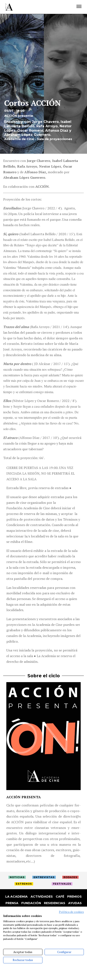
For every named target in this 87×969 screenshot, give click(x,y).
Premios (74, 896)
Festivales (62, 883)
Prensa (11, 903)
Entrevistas (44, 877)
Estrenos (24, 883)
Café (60, 896)
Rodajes (70, 877)
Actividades (42, 896)
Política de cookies (71, 912)
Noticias (17, 877)
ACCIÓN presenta (23, 797)
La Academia (16, 896)
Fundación (31, 903)
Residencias (54, 903)
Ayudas (75, 903)
